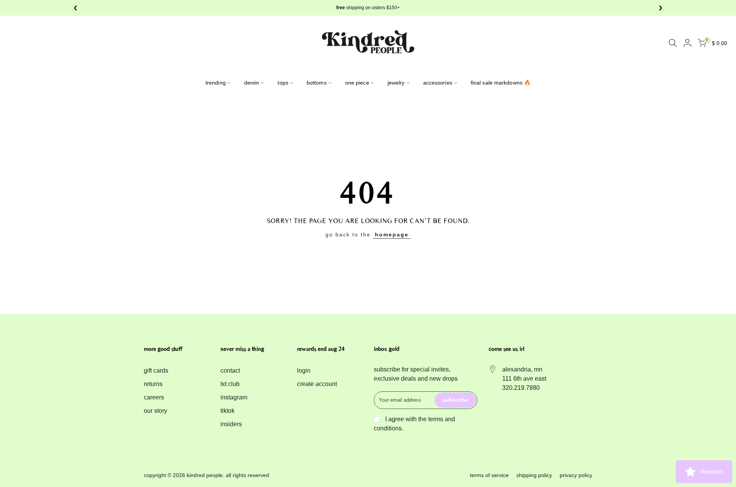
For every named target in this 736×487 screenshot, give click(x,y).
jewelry (396, 83)
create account (317, 384)
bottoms (317, 83)
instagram (233, 397)
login (303, 370)
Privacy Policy (576, 475)
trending (215, 83)
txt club (230, 384)
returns (153, 384)
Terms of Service (489, 475)
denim (252, 83)
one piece (357, 83)
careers (154, 397)
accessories (437, 83)
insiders (231, 424)
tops (283, 83)
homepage (392, 234)
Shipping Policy (534, 475)
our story (155, 410)
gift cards (156, 370)
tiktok (227, 410)
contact (230, 370)
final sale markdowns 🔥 (501, 83)
